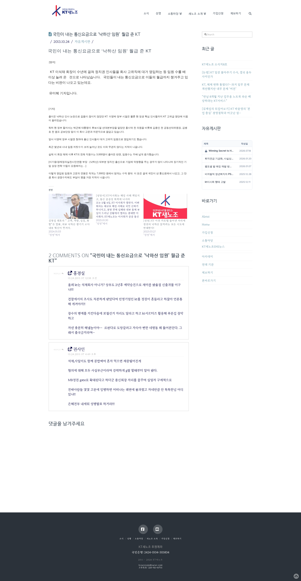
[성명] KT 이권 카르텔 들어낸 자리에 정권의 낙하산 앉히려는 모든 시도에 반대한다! (164, 224)
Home (206, 224)
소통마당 (207, 240)
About (206, 216)
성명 (129, 538)
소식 (121, 538)
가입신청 (207, 232)
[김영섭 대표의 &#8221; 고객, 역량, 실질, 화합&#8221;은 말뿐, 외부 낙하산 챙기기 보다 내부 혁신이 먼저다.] (70, 206)
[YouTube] (158, 529)
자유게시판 (82, 41)
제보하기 (207, 272)
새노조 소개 (152, 538)
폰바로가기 (209, 280)
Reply (58, 273)
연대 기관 (208, 264)
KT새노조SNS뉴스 (213, 247)
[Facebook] (143, 529)
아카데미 (207, 256)
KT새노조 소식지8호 (214, 64)
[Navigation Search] (248, 8)
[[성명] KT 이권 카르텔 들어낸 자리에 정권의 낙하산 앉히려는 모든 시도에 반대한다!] (165, 206)
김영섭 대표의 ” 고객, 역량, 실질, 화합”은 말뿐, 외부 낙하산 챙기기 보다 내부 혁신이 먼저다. (69, 224)
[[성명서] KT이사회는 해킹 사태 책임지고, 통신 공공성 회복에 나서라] (119, 209)
